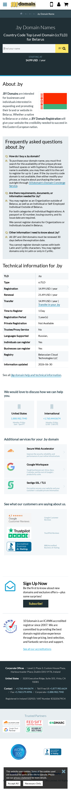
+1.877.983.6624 (58, 688)
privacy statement (22, 777)
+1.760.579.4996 (23, 692)
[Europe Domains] (30, 13)
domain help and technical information (36, 375)
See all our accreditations (37, 648)
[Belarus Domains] (34, 13)
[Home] (21, 13)
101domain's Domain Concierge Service (37, 184)
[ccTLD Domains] (26, 13)
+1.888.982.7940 (55, 692)
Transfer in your (49, 304)
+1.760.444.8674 (52, 418)
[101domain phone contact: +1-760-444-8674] (51, 5)
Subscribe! (36, 603)
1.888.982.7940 (19, 418)
